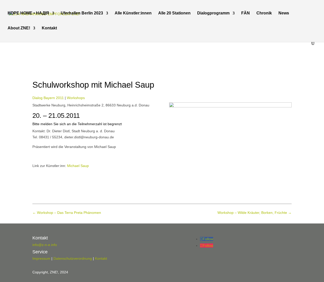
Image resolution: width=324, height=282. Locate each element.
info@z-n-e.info (44, 245)
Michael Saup (78, 166)
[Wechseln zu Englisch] (77, 33)
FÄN (245, 13)
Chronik (264, 13)
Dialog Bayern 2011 (48, 98)
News (283, 13)
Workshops (76, 98)
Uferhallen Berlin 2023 (82, 13)
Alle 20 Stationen (174, 13)
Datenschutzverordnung (72, 258)
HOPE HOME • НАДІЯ (28, 13)
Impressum (41, 258)
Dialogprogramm (213, 13)
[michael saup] (230, 106)
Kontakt (49, 28)
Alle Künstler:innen (133, 13)
